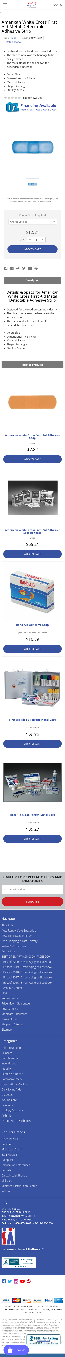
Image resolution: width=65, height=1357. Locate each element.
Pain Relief (8, 1105)
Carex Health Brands (14, 1175)
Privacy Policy (10, 1009)
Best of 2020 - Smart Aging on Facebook (27, 962)
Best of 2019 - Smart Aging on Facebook (27, 967)
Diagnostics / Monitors (15, 1084)
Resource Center (12, 988)
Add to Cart (32, 459)
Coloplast (7, 1160)
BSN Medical (10, 1155)
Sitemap (7, 1029)
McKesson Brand (12, 1149)
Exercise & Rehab (12, 1074)
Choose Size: (32, 215)
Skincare (7, 1053)
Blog (4, 993)
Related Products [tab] (32, 364)
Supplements (10, 1058)
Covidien (7, 1144)
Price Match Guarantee (16, 1003)
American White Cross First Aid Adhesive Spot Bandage (32, 531)
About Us (7, 925)
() (58, 4)
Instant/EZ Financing (14, 946)
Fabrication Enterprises (16, 1165)
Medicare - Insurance (15, 1014)
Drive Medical (10, 1139)
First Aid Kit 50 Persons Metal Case (32, 719)
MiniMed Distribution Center (19, 1186)
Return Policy (10, 998)
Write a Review (13, 41)
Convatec (7, 1170)
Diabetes (7, 1095)
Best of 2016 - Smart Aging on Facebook (27, 983)
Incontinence (10, 1063)
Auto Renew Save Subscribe (19, 930)
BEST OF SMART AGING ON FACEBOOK (26, 956)
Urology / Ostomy (12, 1110)
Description (32, 280)
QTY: (22, 240)
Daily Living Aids (11, 1089)
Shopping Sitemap (13, 1024)
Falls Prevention (11, 1048)
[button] (33, 1291)
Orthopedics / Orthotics (16, 1121)
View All (6, 1191)
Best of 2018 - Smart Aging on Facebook (27, 972)
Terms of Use (10, 1019)
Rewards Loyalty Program (17, 936)
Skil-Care (7, 1181)
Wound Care (9, 1100)
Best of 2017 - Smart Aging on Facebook (27, 977)
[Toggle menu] (5, 5)
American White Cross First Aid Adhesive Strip (32, 436)
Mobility (6, 1069)
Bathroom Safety (12, 1079)
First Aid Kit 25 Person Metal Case (32, 814)
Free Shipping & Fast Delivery (19, 941)
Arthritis (6, 1115)
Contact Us (8, 951)
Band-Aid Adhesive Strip (32, 624)
